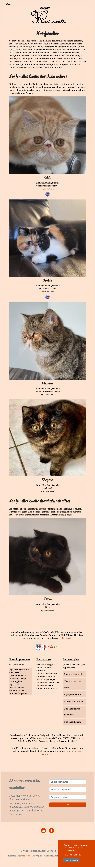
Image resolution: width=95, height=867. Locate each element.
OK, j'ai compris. (73, 855)
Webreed (66, 638)
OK (67, 804)
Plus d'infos (71, 860)
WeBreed (25, 855)
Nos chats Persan (72, 722)
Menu (9, 4)
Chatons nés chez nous (72, 684)
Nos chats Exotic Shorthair (72, 712)
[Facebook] (51, 830)
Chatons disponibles (74, 674)
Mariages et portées (73, 701)
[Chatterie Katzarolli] (47, 14)
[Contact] (43, 830)
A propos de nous (72, 694)
